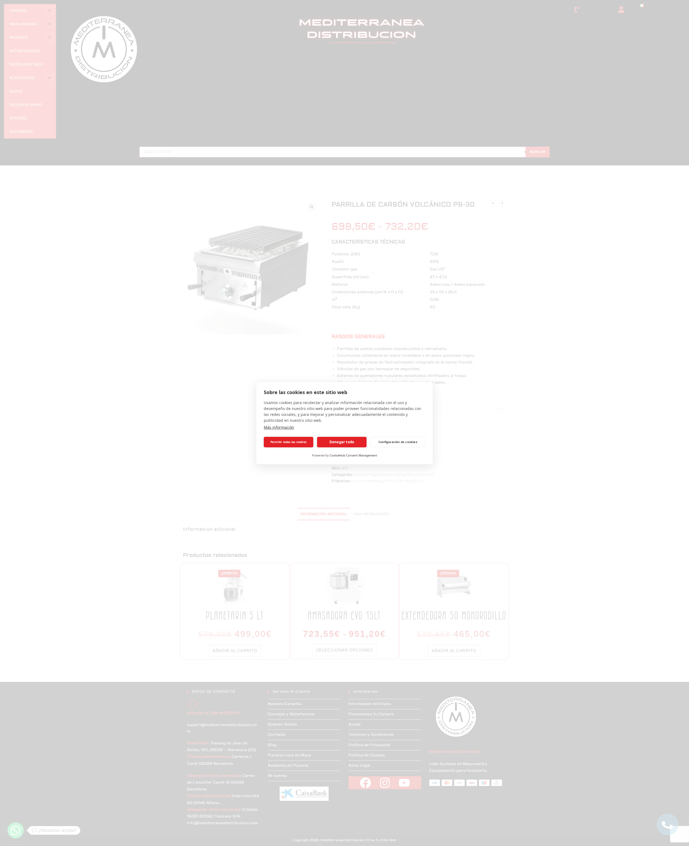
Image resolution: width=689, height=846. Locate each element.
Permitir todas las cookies (288, 442)
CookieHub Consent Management (353, 455)
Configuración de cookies (397, 442)
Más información (279, 427)
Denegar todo (341, 442)
